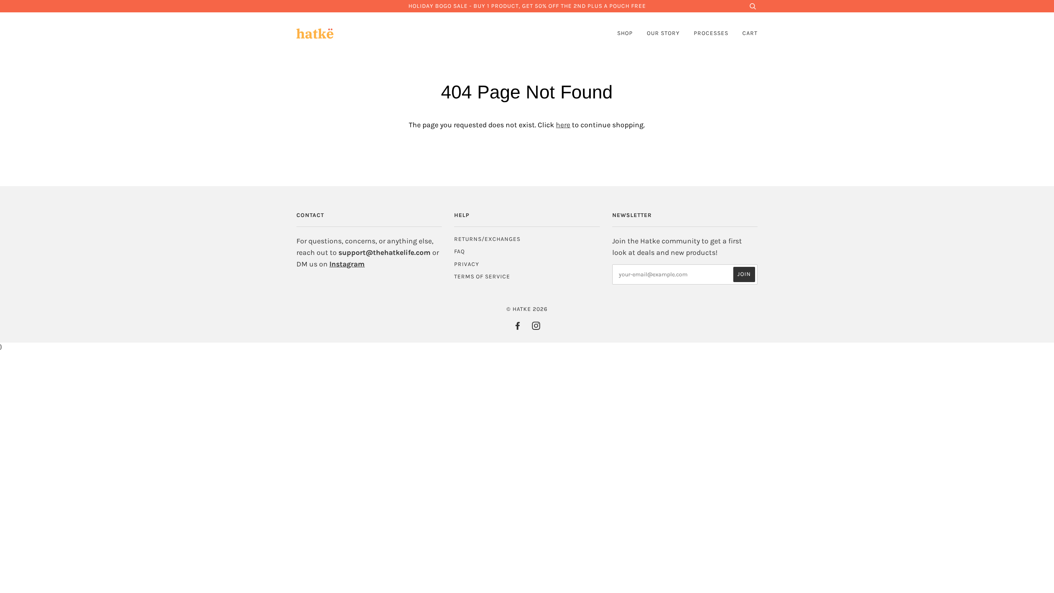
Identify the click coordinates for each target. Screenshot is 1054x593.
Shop (625, 33)
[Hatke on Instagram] (536, 327)
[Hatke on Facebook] (517, 327)
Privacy (466, 264)
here (563, 125)
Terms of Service (482, 276)
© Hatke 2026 (527, 309)
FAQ (459, 251)
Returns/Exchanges (487, 239)
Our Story (663, 33)
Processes (711, 33)
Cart (750, 33)
